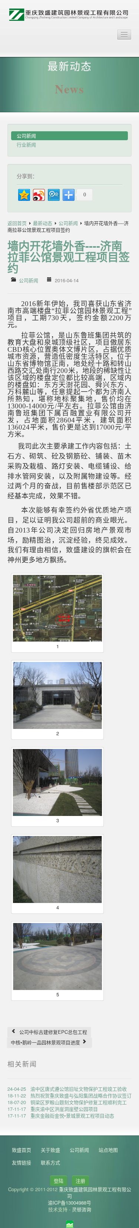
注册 (80, 1180)
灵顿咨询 (81, 1209)
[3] (57, 782)
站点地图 (108, 1149)
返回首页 (17, 222)
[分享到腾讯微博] (53, 194)
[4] (57, 869)
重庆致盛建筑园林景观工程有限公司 (95, 1192)
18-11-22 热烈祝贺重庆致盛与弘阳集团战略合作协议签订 (69, 1095)
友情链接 (21, 1162)
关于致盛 (50, 1149)
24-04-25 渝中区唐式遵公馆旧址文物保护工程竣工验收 (67, 1088)
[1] (57, 608)
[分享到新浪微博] (38, 194)
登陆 (58, 1180)
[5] (57, 956)
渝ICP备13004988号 (69, 1202)
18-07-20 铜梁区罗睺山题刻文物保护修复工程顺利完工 (67, 1102)
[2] (57, 695)
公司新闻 (26, 135)
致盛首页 (21, 1149)
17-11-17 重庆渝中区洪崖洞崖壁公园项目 (52, 1108)
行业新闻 (26, 144)
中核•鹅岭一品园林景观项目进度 (46, 1042)
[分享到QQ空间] (23, 194)
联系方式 (50, 1162)
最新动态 (42, 222)
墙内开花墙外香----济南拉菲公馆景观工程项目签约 (68, 256)
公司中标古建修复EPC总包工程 (52, 1031)
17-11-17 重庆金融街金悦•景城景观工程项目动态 (60, 1115)
